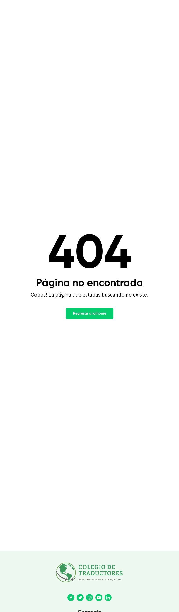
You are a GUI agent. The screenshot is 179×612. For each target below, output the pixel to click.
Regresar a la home (89, 313)
